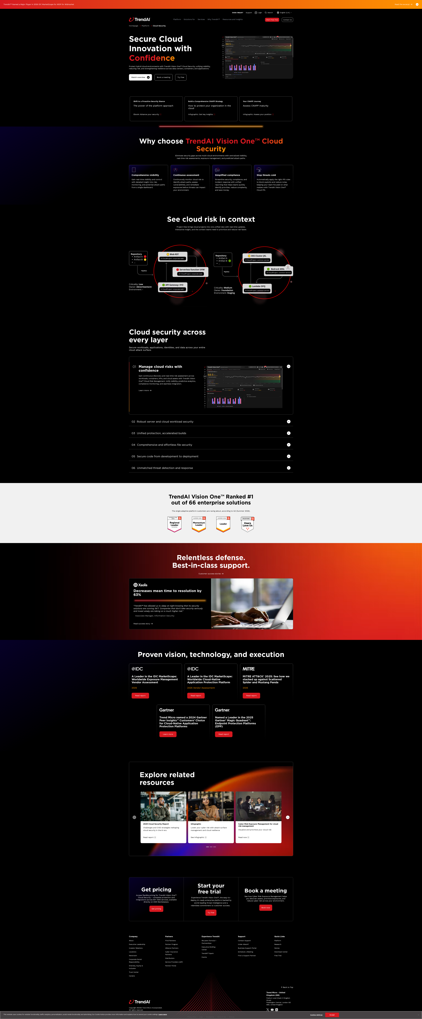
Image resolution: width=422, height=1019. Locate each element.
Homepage (133, 26)
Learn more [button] (144, 390)
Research (277, 944)
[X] (267, 1009)
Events (204, 957)
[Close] (418, 1014)
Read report (148, 837)
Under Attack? (237, 12)
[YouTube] (272, 1009)
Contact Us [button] (287, 20)
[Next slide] (287, 817)
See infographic (197, 837)
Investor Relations (136, 948)
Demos (276, 948)
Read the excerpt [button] (402, 4)
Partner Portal (170, 966)
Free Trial (277, 955)
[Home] (145, 1002)
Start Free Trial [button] (272, 20)
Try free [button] (181, 77)
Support (249, 12)
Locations (132, 952)
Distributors (169, 958)
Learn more (163, 1014)
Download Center (281, 952)
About (131, 940)
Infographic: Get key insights (200, 114)
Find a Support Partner (247, 955)
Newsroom (133, 955)
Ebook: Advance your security (146, 114)
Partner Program (171, 944)
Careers (132, 976)
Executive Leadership (137, 944)
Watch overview (138, 77)
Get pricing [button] (156, 909)
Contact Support (244, 940)
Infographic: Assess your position (257, 114)
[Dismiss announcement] (417, 4)
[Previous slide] (134, 817)
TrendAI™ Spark (208, 953)
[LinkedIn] (276, 1009)
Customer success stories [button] (210, 574)
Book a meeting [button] (163, 77)
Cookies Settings (316, 1015)
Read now (242, 837)
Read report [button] (140, 696)
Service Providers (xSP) (174, 962)
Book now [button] (265, 908)
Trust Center (134, 972)
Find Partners (170, 940)
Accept (332, 1015)
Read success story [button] (141, 624)
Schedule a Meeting (245, 952)
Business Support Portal (247, 948)
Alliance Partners (171, 948)
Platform (145, 26)
